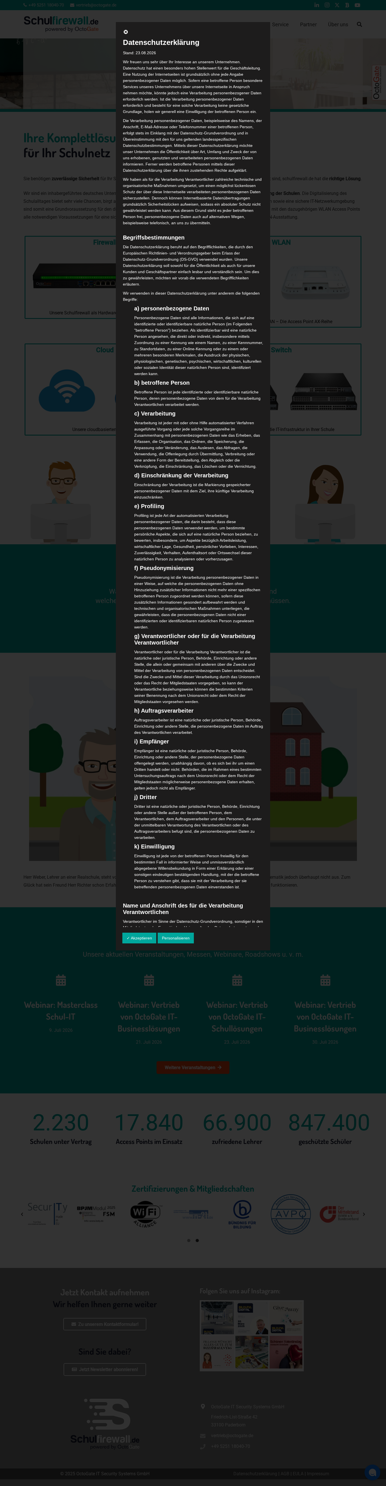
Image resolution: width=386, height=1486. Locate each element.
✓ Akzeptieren (139, 938)
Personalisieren (176, 938)
